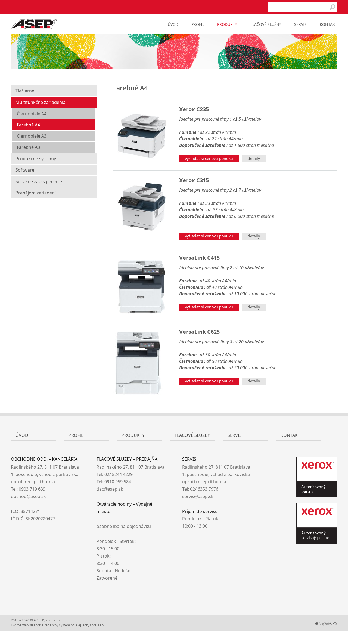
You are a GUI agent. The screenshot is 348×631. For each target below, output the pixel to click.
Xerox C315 (194, 180)
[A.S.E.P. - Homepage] (34, 27)
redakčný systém (57, 625)
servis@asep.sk (197, 496)
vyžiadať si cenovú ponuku (209, 158)
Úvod (173, 24)
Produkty (227, 24)
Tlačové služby (265, 24)
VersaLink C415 (199, 257)
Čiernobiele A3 (31, 136)
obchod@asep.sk (28, 496)
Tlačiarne (24, 91)
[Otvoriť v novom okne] (326, 624)
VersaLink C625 (199, 331)
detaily (254, 158)
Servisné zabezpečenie (38, 181)
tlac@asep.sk (110, 489)
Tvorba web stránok (26, 625)
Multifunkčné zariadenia (40, 102)
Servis (300, 24)
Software (24, 170)
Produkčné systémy (35, 159)
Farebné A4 (28, 125)
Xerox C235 (194, 109)
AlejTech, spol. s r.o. (89, 625)
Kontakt (328, 24)
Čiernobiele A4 (31, 114)
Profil (197, 24)
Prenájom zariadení (35, 193)
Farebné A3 (28, 147)
